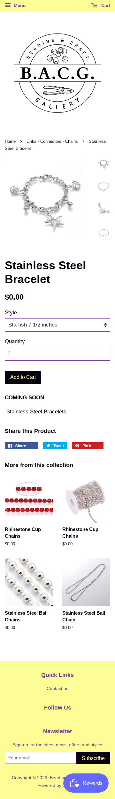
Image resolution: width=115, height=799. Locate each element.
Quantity (15, 341)
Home (10, 141)
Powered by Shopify (57, 785)
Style (11, 313)
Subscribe (93, 758)
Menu (19, 5)
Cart (105, 5)
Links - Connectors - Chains (52, 141)
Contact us (57, 688)
